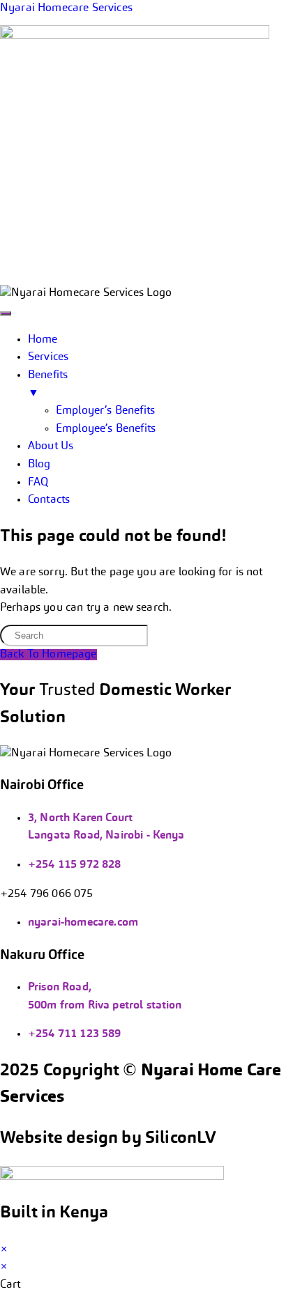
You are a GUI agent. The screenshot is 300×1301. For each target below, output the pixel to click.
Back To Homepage (48, 654)
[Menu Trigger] (5, 313)
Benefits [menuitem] (48, 384)
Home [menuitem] (43, 339)
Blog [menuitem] (39, 464)
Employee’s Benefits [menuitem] (106, 429)
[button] (150, 276)
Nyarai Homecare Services (66, 8)
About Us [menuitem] (50, 446)
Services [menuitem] (48, 357)
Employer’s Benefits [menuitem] (105, 410)
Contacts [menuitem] (49, 500)
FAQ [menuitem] (38, 482)
